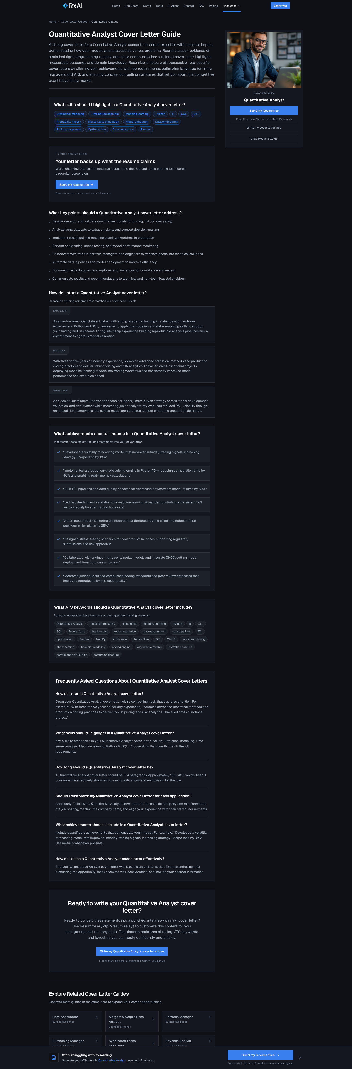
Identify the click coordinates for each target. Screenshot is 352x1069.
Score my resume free (74, 185)
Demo (147, 6)
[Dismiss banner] (300, 1057)
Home (116, 6)
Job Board (131, 6)
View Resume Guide (264, 138)
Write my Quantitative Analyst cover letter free (132, 951)
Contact (189, 6)
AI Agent (173, 6)
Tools (159, 6)
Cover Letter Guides (74, 21)
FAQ (201, 6)
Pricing (213, 6)
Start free (280, 6)
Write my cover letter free (264, 127)
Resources (229, 6)
